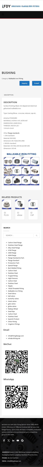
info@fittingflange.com (16, 336)
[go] (37, 235)
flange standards (13, 133)
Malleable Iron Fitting (16, 78)
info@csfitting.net (14, 338)
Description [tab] (8, 95)
